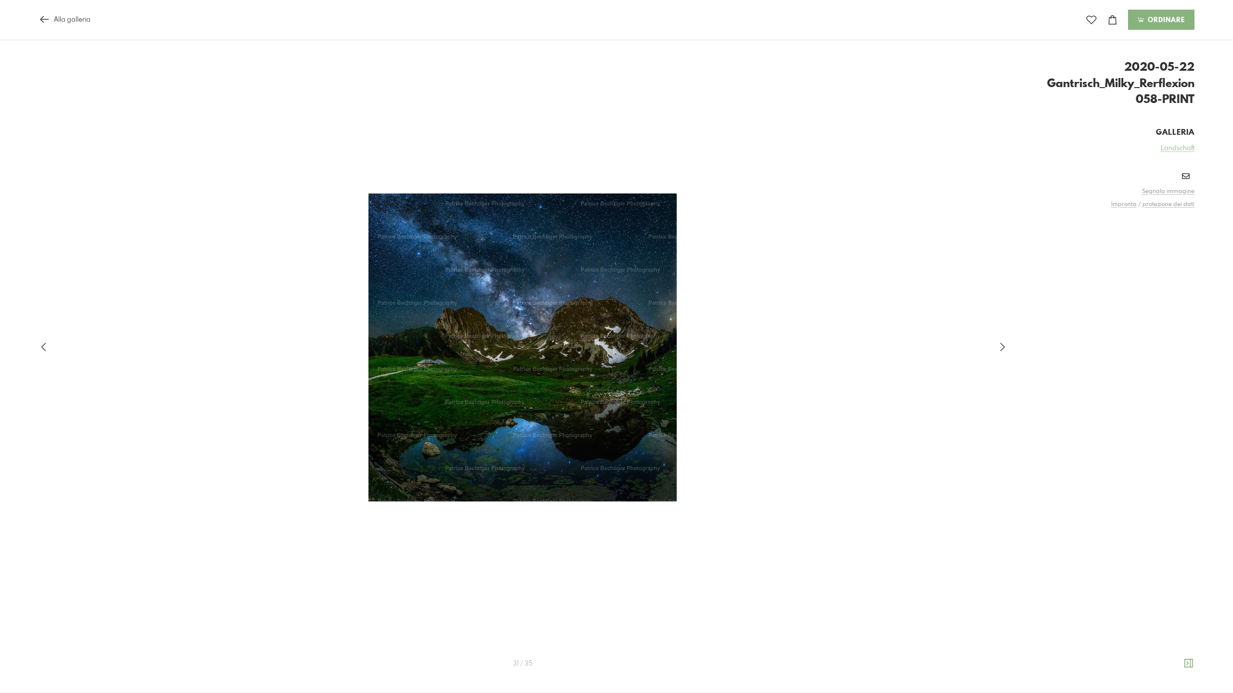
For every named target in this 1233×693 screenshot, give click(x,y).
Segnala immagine (1168, 191)
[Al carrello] (1112, 19)
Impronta (1124, 204)
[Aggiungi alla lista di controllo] (1091, 19)
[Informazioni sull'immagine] (1188, 663)
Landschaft (1177, 148)
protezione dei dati (1168, 204)
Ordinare (1165, 20)
